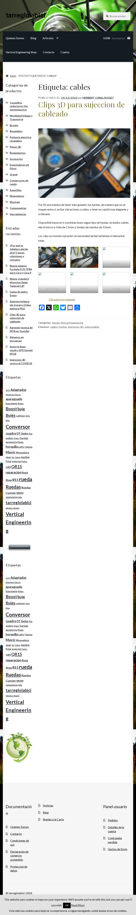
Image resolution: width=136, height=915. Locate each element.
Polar (8, 461)
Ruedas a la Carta (53, 819)
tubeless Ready (12, 508)
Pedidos (113, 820)
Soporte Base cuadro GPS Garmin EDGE (21, 350)
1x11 (8, 390)
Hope (21, 442)
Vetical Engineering (72, 322)
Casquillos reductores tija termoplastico (19, 106)
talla (20, 497)
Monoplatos (17, 195)
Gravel (14, 174)
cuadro (11, 433)
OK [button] (67, 905)
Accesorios (16, 158)
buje (21, 408)
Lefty (21, 446)
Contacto (48, 52)
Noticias (48, 805)
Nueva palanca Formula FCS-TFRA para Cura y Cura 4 (21, 269)
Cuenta (65, 52)
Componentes (18, 208)
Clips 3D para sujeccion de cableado (81, 108)
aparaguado (14, 399)
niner (8, 457)
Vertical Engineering (18, 522)
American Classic (13, 394)
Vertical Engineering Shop (21, 52)
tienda (56, 322)
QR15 (16, 466)
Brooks (14, 125)
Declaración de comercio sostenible (19, 855)
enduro (9, 438)
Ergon (16, 438)
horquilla (12, 447)
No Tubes (16, 457)
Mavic (10, 452)
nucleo (25, 457)
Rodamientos (18, 152)
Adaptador (18, 390)
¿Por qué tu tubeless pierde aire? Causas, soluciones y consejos (19, 252)
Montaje (15, 202)
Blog (33, 38)
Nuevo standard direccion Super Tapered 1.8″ (19, 282)
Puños (24, 461)
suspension (12, 497)
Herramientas (18, 214)
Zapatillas (16, 190)
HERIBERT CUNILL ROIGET (98, 97)
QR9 (8, 467)
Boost (11, 408)
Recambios (16, 131)
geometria (11, 442)
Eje (30, 433)
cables (54, 326)
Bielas (21, 403)
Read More (78, 905)
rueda (25, 479)
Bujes (10, 415)
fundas (63, 326)
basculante (12, 403)
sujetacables (91, 326)
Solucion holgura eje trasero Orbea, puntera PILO (20, 305)
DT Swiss (23, 433)
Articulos (48, 38)
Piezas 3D (15, 146)
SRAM (19, 492)
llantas (28, 447)
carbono (20, 416)
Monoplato (22, 452)
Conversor (18, 426)
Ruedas (13, 487)
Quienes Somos (15, 38)
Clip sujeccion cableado (62, 299)
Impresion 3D (75, 326)
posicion (16, 461)
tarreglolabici (18, 502)
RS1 (15, 480)
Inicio (13, 75)
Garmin (23, 438)
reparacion (13, 472)
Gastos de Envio (117, 849)
